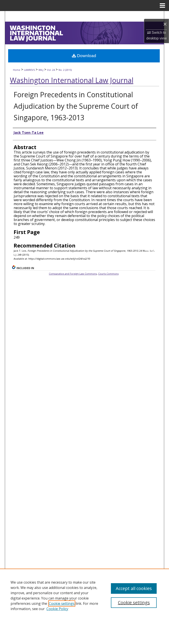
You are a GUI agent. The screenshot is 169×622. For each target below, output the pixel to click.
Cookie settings (62, 603)
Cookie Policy (57, 608)
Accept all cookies (134, 588)
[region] (84, 595)
